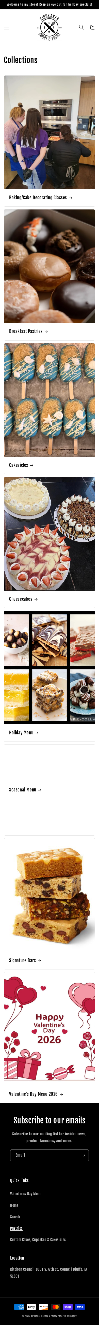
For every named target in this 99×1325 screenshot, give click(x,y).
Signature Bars (22, 960)
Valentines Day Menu (25, 1194)
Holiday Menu (21, 732)
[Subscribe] (83, 1155)
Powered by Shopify (67, 1316)
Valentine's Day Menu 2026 (33, 1094)
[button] (6, 27)
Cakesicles (18, 465)
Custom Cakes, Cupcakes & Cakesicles (38, 1240)
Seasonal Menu (22, 789)
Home (14, 1205)
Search (15, 1217)
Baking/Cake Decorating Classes (38, 197)
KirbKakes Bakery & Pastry (44, 1316)
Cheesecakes (20, 599)
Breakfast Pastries (26, 331)
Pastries (16, 1228)
